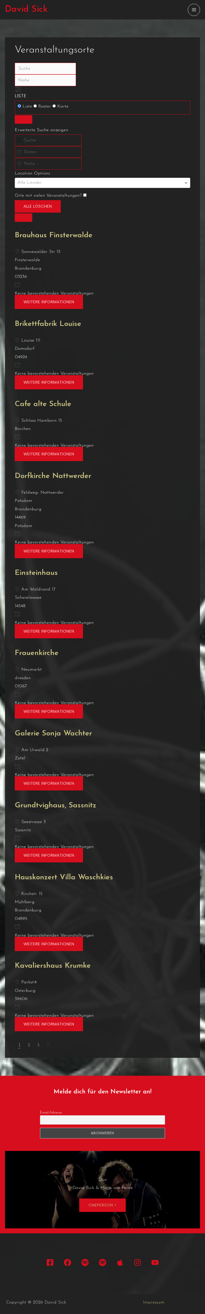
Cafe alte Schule (43, 404)
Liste (20, 96)
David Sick (26, 9)
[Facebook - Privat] (50, 1262)
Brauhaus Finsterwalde (53, 235)
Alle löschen (38, 206)
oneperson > (102, 1205)
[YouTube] (155, 1262)
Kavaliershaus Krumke (53, 966)
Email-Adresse (51, 1113)
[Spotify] (85, 1262)
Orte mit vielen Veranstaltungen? (49, 195)
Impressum (153, 1302)
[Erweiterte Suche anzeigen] (18, 89)
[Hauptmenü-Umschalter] (194, 10)
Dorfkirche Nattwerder (53, 476)
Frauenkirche (36, 653)
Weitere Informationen (49, 302)
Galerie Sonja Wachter (53, 733)
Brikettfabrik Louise (48, 324)
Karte (62, 106)
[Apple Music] (120, 1262)
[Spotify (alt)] (102, 1262)
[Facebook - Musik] (67, 1262)
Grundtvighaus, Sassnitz (55, 805)
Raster (44, 106)
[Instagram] (137, 1262)
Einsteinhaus (36, 573)
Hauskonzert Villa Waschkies (64, 877)
